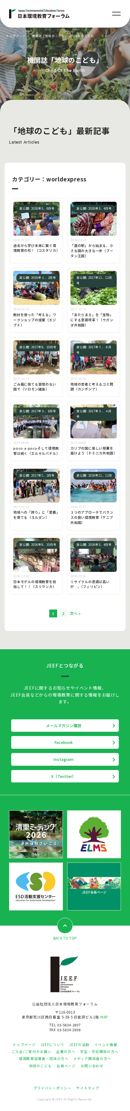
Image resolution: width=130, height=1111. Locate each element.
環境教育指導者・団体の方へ (43, 1058)
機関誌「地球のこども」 (50, 36)
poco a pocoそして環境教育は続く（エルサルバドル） (36, 451)
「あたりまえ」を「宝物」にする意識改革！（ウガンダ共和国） (91, 319)
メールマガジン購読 (63, 725)
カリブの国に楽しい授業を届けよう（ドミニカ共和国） (93, 451)
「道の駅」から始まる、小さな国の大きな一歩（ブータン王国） (91, 250)
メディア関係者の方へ (92, 1058)
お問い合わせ (92, 1065)
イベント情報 (105, 1044)
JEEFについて (52, 1044)
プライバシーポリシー (52, 1088)
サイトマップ (87, 1088)
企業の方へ (65, 1051)
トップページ (16, 36)
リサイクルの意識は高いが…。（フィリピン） (90, 584)
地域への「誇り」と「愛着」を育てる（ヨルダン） (35, 515)
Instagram (64, 759)
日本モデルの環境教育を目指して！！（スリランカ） (34, 584)
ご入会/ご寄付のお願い (31, 1051)
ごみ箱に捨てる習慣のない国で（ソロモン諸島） (34, 387)
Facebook (63, 742)
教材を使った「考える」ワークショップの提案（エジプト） (34, 319)
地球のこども (40, 1065)
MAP (104, 1017)
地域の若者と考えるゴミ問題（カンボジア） (91, 387)
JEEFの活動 (79, 1044)
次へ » (75, 613)
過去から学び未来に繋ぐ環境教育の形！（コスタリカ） (36, 248)
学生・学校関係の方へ (99, 1051)
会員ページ (66, 1065)
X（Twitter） (63, 776)
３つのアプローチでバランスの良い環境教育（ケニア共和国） (91, 517)
